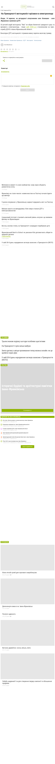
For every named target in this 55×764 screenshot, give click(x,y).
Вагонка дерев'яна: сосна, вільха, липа (16, 648)
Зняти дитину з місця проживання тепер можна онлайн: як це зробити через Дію (27, 351)
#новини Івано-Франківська (16, 40)
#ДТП (24, 40)
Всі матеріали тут (27, 410)
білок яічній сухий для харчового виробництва (19, 573)
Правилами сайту (25, 86)
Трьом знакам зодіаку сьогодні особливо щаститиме (23, 341)
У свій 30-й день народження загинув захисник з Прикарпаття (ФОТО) (27, 243)
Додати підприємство (27, 446)
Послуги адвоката (8, 614)
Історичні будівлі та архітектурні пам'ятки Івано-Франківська (27, 387)
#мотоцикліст (30, 40)
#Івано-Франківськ (5, 40)
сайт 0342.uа (31, 27)
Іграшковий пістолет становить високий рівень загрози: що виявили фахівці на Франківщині (27, 218)
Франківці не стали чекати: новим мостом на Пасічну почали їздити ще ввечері (27, 194)
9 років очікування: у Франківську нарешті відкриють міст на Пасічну (27, 202)
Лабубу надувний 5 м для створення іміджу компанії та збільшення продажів (27, 682)
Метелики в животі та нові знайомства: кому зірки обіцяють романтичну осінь (24, 186)
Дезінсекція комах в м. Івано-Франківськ (17, 606)
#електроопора (37, 40)
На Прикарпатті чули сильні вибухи (16, 346)
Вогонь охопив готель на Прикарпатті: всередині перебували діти (26, 226)
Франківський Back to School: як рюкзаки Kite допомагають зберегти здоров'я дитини (27, 233)
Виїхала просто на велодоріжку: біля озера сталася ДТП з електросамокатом (23, 210)
